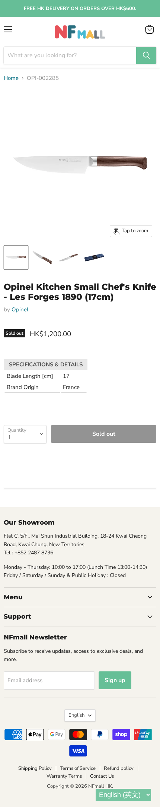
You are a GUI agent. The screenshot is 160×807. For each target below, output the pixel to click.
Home (11, 78)
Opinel (20, 309)
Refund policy (119, 768)
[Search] (146, 55)
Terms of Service (78, 768)
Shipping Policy (35, 768)
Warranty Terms (64, 776)
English (76, 715)
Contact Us (102, 776)
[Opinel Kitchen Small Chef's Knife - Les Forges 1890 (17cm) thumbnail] (16, 257)
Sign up (115, 680)
